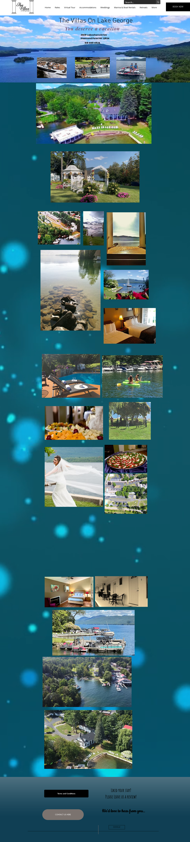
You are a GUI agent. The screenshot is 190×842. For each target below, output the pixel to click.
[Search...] (158, 2)
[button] (136, 199)
